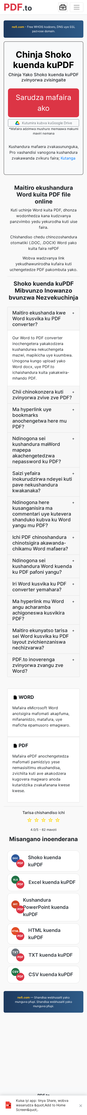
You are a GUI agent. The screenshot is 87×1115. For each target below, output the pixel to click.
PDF (23, 745)
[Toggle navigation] (76, 7)
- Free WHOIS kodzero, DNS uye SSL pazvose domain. (43, 29)
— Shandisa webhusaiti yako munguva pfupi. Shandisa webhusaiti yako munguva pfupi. (43, 1002)
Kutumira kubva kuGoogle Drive (46, 123)
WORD (26, 697)
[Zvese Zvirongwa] (62, 7)
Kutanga (68, 158)
